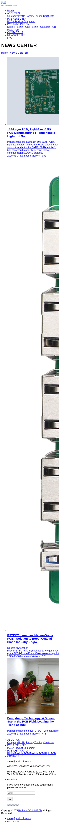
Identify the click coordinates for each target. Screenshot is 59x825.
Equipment (29, 21)
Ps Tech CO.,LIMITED (30, 810)
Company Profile (16, 16)
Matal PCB (13, 29)
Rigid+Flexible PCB (18, 27)
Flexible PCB (36, 27)
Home (4, 52)
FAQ (9, 38)
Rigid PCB (50, 27)
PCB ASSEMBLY (16, 18)
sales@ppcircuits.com (19, 818)
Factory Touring (34, 16)
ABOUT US (13, 13)
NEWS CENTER (16, 35)
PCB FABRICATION (18, 24)
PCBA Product (15, 21)
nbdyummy (13, 821)
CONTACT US (15, 32)
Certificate (48, 16)
